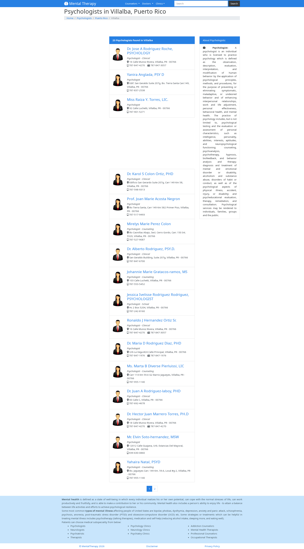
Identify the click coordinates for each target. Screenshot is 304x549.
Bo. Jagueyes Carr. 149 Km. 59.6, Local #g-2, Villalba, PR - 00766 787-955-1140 (158, 469)
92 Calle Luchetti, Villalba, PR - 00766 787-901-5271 (148, 105)
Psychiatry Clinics (140, 533)
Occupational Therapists (204, 537)
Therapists (76, 537)
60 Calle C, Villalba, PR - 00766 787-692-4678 (153, 396)
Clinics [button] (159, 3)
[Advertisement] (152, 28)
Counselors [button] (131, 3)
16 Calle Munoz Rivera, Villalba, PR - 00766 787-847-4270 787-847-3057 (151, 56)
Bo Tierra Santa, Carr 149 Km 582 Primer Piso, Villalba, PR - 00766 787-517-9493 (158, 206)
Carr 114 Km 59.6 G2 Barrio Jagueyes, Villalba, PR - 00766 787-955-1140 (156, 373)
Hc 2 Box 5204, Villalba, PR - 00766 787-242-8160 (158, 302)
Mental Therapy (82, 3)
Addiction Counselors (202, 525)
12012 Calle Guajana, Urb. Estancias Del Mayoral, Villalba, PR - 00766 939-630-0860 (155, 444)
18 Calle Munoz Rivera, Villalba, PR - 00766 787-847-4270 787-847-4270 (158, 419)
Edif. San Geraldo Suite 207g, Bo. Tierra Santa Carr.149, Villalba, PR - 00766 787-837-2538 (158, 82)
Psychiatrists (77, 533)
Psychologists (84, 18)
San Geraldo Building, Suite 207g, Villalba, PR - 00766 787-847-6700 (157, 254)
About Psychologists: (214, 40)
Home (70, 18)
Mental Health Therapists (204, 529)
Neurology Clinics (140, 529)
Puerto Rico (101, 18)
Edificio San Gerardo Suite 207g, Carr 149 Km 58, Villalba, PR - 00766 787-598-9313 (155, 181)
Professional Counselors (204, 533)
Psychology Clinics (141, 525)
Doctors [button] (146, 3)
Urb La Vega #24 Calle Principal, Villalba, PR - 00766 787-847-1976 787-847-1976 (156, 349)
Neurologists (77, 529)
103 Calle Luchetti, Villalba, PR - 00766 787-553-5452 (157, 277)
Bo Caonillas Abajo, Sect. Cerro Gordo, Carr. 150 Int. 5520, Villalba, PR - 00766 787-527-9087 (156, 231)
